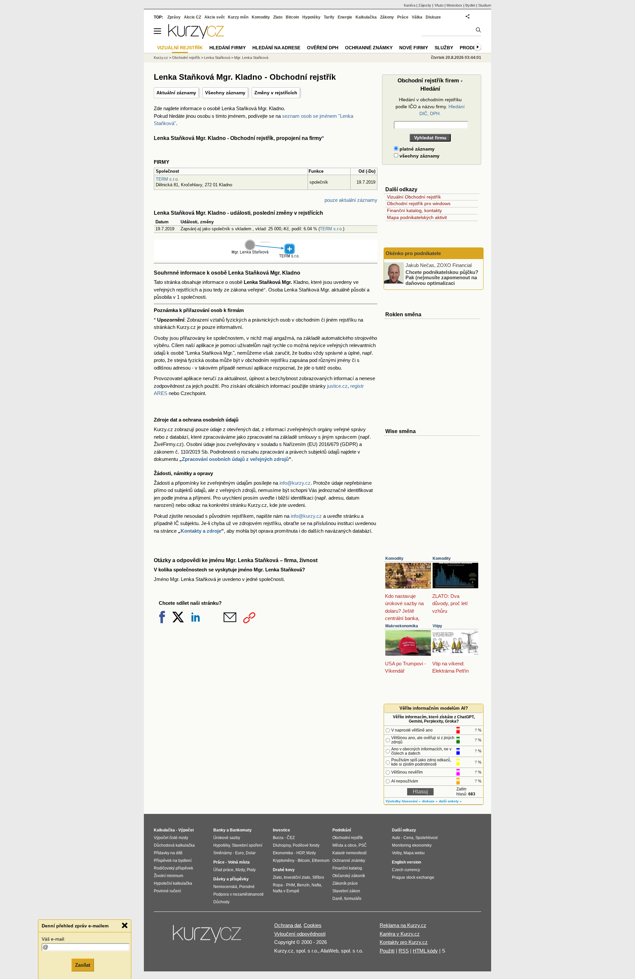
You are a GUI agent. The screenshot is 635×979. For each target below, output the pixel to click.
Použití (387, 951)
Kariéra (409, 5)
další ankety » (450, 801)
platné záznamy (416, 149)
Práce (402, 17)
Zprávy (174, 17)
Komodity (394, 558)
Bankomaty (241, 830)
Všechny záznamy (225, 92)
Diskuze (433, 17)
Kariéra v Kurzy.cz (400, 934)
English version (406, 862)
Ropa (278, 885)
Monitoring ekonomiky (412, 845)
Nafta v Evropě (286, 891)
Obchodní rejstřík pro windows (418, 203)
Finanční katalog (347, 868)
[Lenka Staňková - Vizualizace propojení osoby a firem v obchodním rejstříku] (266, 256)
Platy (251, 870)
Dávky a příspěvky (231, 879)
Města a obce (344, 845)
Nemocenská (225, 886)
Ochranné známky (369, 47)
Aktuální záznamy (176, 92)
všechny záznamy (419, 155)
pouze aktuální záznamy (350, 200)
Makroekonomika (401, 626)
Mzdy (240, 870)
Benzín (303, 885)
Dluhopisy (282, 845)
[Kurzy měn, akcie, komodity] (207, 936)
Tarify (329, 17)
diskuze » (430, 801)
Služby (444, 47)
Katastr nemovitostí (349, 853)
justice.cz (337, 386)
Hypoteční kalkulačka (173, 883)
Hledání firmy (227, 47)
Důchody (221, 902)
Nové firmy (413, 47)
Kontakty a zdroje (201, 531)
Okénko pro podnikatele (413, 253)
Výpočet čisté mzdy (171, 837)
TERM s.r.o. (167, 179)
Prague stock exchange (413, 877)
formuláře (352, 898)
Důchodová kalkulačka (174, 845)
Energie (345, 17)
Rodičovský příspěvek (173, 868)
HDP (300, 853)
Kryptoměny (283, 860)
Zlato (277, 17)
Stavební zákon (346, 891)
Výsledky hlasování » (403, 801)
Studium (484, 5)
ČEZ (291, 837)
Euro (239, 853)
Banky (219, 830)
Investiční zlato (297, 877)
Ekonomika (283, 853)
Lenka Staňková (217, 58)
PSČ (363, 845)
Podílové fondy (306, 845)
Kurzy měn (238, 17)
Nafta (316, 885)
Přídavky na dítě (168, 853)
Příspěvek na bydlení (172, 860)
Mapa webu (414, 853)
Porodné (247, 886)
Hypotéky (311, 17)
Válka (417, 17)
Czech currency (406, 870)
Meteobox (454, 5)
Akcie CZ (192, 17)
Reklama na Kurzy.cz (403, 925)
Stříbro (318, 877)
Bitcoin (292, 17)
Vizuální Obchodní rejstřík (414, 197)
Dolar (251, 853)
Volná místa (239, 862)
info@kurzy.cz (295, 483)
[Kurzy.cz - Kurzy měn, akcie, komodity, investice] (196, 37)
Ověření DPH (322, 47)
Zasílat (82, 964)
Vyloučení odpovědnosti (299, 934)
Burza (278, 837)
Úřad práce (223, 870)
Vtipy (437, 626)
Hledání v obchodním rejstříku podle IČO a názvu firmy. (430, 106)
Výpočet (186, 830)
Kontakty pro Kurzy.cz (404, 942)
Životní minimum (168, 875)
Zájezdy (424, 5)
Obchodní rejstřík (186, 58)
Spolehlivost (426, 837)
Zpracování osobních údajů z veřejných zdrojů (235, 459)
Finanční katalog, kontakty (414, 210)
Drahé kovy (284, 870)
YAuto (439, 5)
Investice (281, 830)
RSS (404, 951)
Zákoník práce (345, 883)
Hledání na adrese (276, 47)
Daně (337, 898)
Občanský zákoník (348, 875)
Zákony (387, 17)
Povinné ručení (167, 891)
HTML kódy (425, 951)
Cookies (312, 925)
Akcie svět (214, 17)
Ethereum (320, 860)
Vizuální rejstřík (180, 47)
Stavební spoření (247, 845)
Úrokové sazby (226, 837)
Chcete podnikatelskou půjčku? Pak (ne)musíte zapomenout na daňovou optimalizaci (441, 277)
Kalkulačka (366, 17)
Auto (396, 837)
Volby (397, 853)
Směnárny (222, 853)
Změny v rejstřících (275, 92)
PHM (290, 885)
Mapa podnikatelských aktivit (417, 217)
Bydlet (470, 5)
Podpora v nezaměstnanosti (238, 894)
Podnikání (341, 830)
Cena (408, 837)
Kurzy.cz (161, 58)
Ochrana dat (287, 925)
